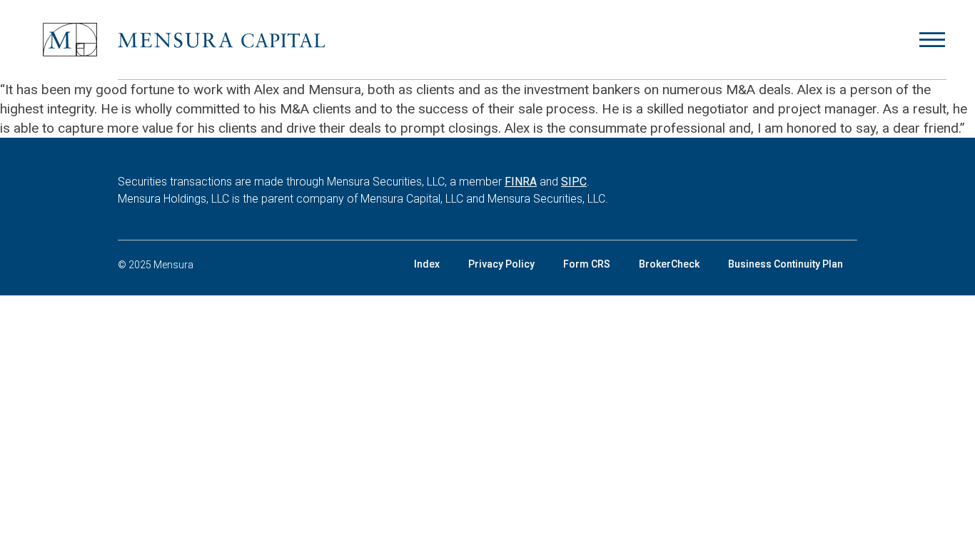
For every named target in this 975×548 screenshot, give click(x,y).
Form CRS (586, 264)
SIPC (574, 181)
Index (427, 264)
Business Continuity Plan (785, 264)
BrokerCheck (669, 264)
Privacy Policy (501, 264)
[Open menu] (932, 40)
